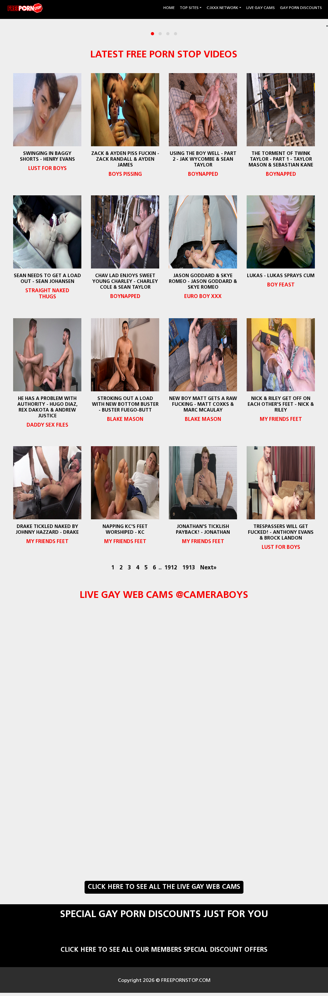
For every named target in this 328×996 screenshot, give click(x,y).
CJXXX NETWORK (222, 8)
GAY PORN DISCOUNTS (301, 8)
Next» (208, 568)
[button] (152, 33)
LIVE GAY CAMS (260, 8)
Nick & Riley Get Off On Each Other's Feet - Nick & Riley (281, 404)
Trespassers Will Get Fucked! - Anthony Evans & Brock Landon (281, 532)
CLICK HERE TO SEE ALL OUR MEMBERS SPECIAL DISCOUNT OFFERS (164, 950)
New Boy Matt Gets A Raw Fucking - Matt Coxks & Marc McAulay (203, 404)
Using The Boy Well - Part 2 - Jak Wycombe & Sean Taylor (202, 159)
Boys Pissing (125, 174)
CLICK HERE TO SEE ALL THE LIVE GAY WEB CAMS (164, 887)
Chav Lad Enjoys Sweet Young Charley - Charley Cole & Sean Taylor (125, 282)
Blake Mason (125, 419)
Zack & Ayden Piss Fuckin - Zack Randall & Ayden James (125, 159)
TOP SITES (189, 8)
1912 (170, 568)
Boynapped (203, 174)
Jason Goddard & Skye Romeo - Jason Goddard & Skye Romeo (203, 282)
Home (169, 8)
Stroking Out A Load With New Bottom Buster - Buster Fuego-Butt (125, 404)
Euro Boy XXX (203, 296)
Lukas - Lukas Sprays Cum (281, 276)
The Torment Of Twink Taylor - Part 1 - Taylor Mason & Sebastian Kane (281, 159)
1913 (188, 568)
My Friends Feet (281, 419)
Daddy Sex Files (47, 425)
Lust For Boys (47, 168)
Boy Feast (281, 285)
